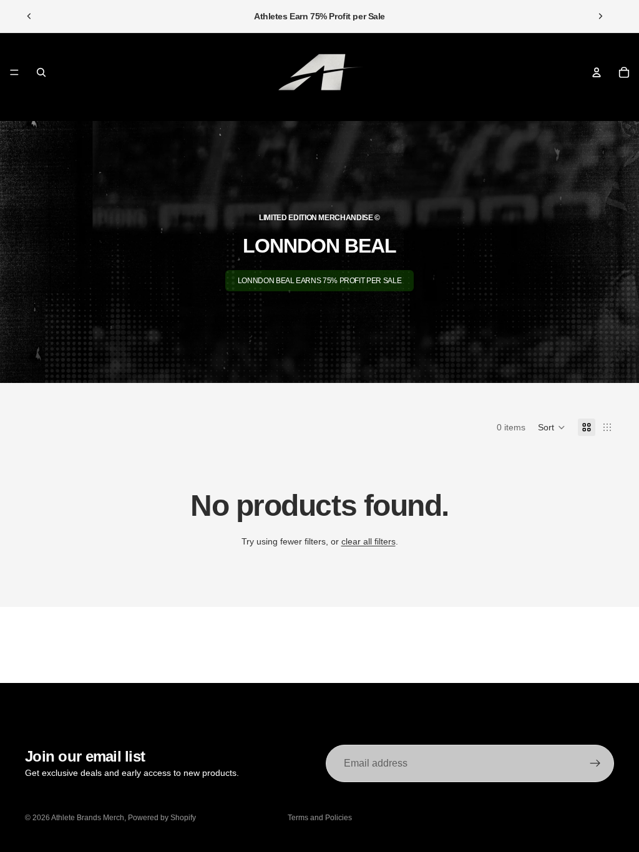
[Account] (596, 72)
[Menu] (14, 72)
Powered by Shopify (162, 817)
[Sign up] (595, 763)
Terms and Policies (320, 817)
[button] (551, 427)
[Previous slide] (29, 16)
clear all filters (368, 541)
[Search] (41, 72)
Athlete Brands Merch (87, 817)
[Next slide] (600, 16)
